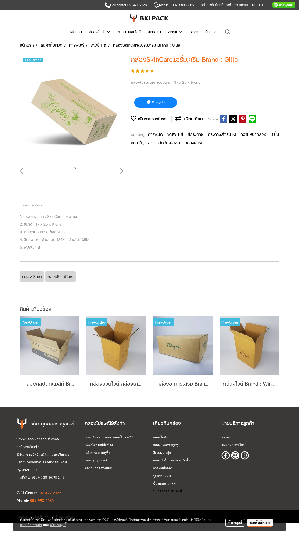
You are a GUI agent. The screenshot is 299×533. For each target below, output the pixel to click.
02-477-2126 (137, 5)
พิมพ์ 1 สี (176, 134)
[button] (228, 32)
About (173, 32)
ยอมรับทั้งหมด (260, 522)
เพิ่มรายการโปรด (151, 119)
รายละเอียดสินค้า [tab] (32, 205)
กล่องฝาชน (194, 142)
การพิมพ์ (156, 134)
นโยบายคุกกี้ (58, 525)
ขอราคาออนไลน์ (129, 32)
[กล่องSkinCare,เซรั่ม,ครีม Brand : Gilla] (72, 107)
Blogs (194, 32)
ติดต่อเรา (154, 32)
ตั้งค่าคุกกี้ (235, 522)
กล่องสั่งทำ (98, 32)
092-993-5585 (183, 5)
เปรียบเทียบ (192, 119)
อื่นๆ (209, 32)
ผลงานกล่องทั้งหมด (98, 468)
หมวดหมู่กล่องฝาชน (164, 142)
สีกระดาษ (196, 134)
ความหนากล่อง (253, 134)
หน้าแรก (76, 32)
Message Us (158, 102)
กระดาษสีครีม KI (222, 134)
